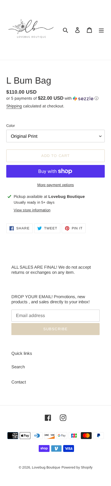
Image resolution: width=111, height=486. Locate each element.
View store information (32, 210)
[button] (52, 98)
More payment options (55, 185)
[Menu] (101, 30)
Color (10, 125)
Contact (18, 381)
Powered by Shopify (76, 467)
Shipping (14, 106)
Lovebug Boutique (46, 467)
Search (18, 366)
